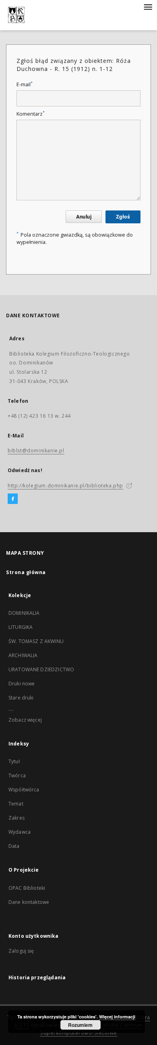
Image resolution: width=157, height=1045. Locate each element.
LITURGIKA (20, 627)
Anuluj (83, 217)
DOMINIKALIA (24, 613)
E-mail (25, 84)
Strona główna (26, 572)
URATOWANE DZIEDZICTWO (41, 669)
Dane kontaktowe (28, 902)
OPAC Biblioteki (26, 888)
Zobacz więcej (25, 719)
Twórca (17, 775)
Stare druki (21, 697)
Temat (15, 803)
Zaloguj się (21, 950)
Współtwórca (23, 789)
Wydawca (19, 832)
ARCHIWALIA (23, 655)
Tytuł (14, 761)
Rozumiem (80, 1024)
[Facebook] (13, 499)
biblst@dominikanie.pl (36, 450)
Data (14, 846)
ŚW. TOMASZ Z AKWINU (36, 641)
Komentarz (31, 113)
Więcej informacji (117, 1017)
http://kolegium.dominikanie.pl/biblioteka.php (65, 485)
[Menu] (147, 6)
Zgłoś (123, 217)
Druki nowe (21, 683)
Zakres (16, 817)
